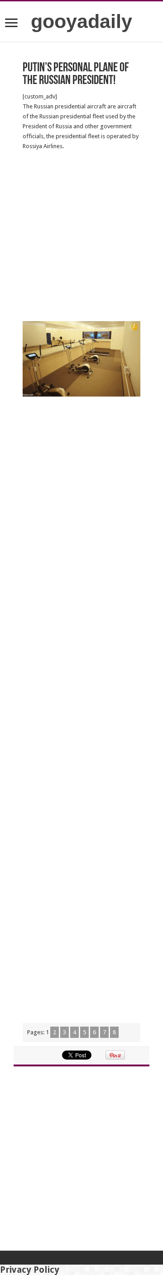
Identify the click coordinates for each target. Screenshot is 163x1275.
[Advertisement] (81, 236)
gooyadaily (81, 21)
